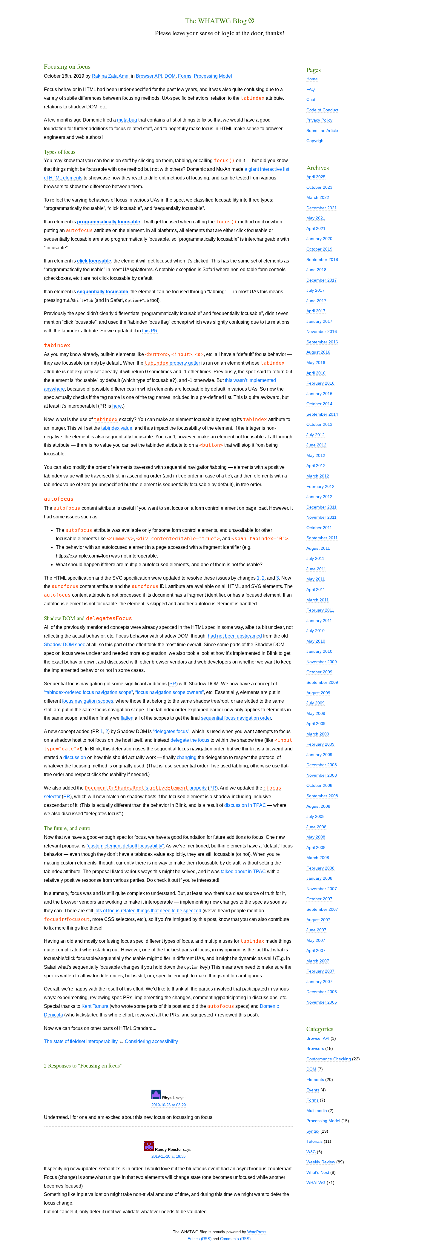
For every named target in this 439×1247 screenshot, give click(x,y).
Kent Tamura (95, 1006)
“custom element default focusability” (125, 845)
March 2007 (317, 961)
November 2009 (321, 661)
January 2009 (319, 754)
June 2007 (316, 929)
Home (312, 78)
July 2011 (315, 558)
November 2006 (321, 1002)
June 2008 (316, 826)
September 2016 (322, 342)
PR (172, 683)
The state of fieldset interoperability (81, 1041)
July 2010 (315, 630)
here (117, 405)
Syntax (312, 1131)
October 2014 (319, 403)
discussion (74, 757)
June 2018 (316, 269)
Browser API (149, 76)
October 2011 (319, 527)
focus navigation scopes (87, 701)
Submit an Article (322, 130)
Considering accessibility (151, 1041)
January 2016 (319, 393)
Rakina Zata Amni (111, 76)
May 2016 (315, 362)
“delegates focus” (171, 731)
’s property (146, 788)
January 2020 (319, 238)
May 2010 (315, 641)
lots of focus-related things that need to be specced (147, 910)
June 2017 (316, 300)
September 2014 (322, 414)
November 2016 (321, 331)
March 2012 (317, 476)
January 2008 (319, 878)
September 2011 (322, 537)
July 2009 (315, 703)
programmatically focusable (108, 221)
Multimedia (316, 1110)
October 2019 (319, 249)
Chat (310, 99)
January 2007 (319, 981)
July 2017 (315, 290)
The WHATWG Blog (216, 20)
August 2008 (318, 806)
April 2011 (315, 589)
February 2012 (320, 486)
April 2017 (316, 310)
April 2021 (316, 228)
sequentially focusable (102, 291)
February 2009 (320, 744)
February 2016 (320, 383)
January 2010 (319, 651)
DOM (170, 76)
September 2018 (322, 259)
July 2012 (315, 434)
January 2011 (319, 620)
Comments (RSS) (235, 1239)
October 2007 (319, 898)
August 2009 (318, 692)
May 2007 (315, 940)
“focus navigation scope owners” (169, 692)
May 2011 (315, 579)
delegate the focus (190, 740)
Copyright (315, 140)
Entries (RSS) (199, 1239)
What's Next (317, 1172)
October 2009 (319, 671)
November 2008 (321, 775)
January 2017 (319, 321)
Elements (315, 1079)
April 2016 (316, 373)
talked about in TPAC (243, 871)
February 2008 (320, 868)
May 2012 (315, 455)
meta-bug (127, 119)
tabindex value (116, 428)
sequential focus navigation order (236, 718)
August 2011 (318, 548)
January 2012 (319, 496)
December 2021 (321, 207)
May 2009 (315, 713)
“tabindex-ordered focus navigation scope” (88, 692)
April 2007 (316, 950)
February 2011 (320, 610)
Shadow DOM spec (64, 644)
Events (312, 1090)
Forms (184, 76)
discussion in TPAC (245, 805)
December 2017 (321, 280)
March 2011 (317, 600)
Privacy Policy (319, 120)
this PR (150, 330)
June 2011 (316, 568)
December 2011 (321, 507)
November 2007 (321, 888)
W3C (311, 1151)
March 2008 (317, 857)
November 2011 (321, 517)
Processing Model (213, 76)
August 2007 (318, 919)
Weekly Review (320, 1162)
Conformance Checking (328, 1058)
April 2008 (316, 847)
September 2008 (322, 795)
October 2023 (319, 187)
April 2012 (316, 465)
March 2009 (317, 734)
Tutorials (314, 1141)
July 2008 (315, 816)
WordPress (256, 1232)
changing (187, 757)
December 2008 (321, 764)
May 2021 (315, 218)
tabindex (106, 419)
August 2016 (318, 352)
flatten (127, 718)
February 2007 (320, 971)
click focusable (94, 260)
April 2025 (316, 176)
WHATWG (316, 1182)
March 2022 (317, 197)
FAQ (310, 89)
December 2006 (321, 991)
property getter (172, 363)
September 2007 (322, 909)
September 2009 (322, 682)
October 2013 (319, 424)
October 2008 (319, 785)
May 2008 (315, 837)
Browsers (315, 1048)
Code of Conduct (322, 110)
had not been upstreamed (235, 635)
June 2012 (316, 445)
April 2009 (316, 723)
